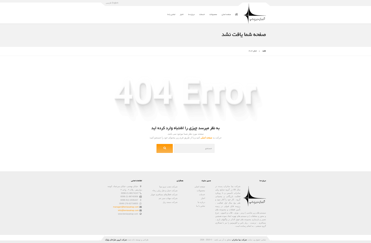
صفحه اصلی (226, 15)
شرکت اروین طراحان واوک (116, 240)
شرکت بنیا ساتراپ (239, 240)
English (115, 3)
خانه (264, 51)
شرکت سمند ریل (170, 202)
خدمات (202, 15)
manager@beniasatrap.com (126, 207)
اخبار (182, 15)
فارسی (108, 3)
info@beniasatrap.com (128, 210)
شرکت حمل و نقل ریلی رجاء (165, 190)
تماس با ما (171, 15)
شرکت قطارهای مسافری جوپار (164, 194)
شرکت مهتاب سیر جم (168, 198)
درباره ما (191, 15)
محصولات (213, 15)
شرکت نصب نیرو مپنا (168, 186)
